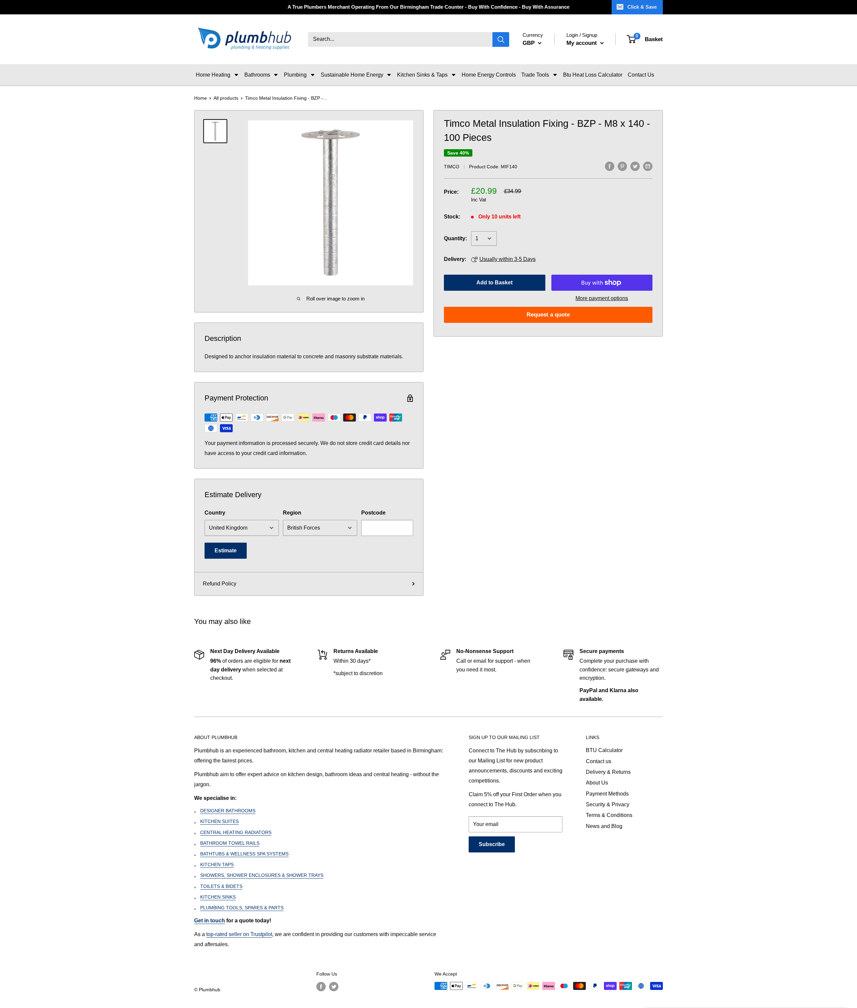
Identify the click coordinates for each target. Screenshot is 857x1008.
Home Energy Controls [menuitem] (489, 75)
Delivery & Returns (608, 772)
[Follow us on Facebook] (321, 986)
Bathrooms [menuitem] (257, 75)
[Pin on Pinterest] (622, 166)
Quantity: (455, 238)
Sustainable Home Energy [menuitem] (352, 75)
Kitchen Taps (217, 864)
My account (582, 43)
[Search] (500, 39)
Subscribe (492, 844)
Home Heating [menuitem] (213, 75)
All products (226, 98)
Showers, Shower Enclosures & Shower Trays (261, 875)
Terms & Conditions (609, 815)
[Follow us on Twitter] (333, 986)
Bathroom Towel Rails (229, 843)
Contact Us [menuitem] (641, 75)
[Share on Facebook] (609, 166)
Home (200, 98)
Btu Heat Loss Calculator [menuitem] (592, 75)
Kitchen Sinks (218, 897)
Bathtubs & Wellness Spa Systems (244, 853)
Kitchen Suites (219, 821)
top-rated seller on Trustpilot (239, 934)
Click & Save (642, 7)
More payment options (601, 298)
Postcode (373, 513)
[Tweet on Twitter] (635, 166)
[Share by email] (647, 166)
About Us (597, 783)
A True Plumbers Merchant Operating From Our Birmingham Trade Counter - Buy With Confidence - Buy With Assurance (428, 7)
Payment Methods (607, 794)
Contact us (598, 761)
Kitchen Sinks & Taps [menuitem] (422, 75)
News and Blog (604, 826)
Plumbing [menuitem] (295, 75)
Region (292, 513)
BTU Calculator (604, 750)
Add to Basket (494, 282)
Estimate (226, 550)
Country (215, 513)
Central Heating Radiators (235, 832)
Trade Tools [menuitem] (535, 75)
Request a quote (548, 314)
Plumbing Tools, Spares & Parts (242, 907)
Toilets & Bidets (221, 886)
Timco (451, 166)
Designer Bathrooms (227, 810)
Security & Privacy (607, 804)
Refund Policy (219, 583)
